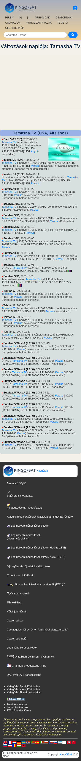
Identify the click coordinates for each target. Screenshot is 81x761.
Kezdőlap (42, 470)
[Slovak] (55, 742)
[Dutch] (14, 742)
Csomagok (13, 629)
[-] (28, 17)
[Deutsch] (19, 742)
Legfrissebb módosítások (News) (29, 525)
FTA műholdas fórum (19, 710)
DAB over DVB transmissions (24, 674)
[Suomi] (64, 742)
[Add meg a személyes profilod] (75, 8)
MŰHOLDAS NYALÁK (39, 22)
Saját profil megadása (20, 495)
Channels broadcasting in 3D (28, 665)
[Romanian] (14, 745)
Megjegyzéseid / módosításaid (25, 507)
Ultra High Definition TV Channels (34, 656)
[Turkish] (73, 742)
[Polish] (46, 742)
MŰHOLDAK (42, 17)
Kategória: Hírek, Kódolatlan (23, 689)
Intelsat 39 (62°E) (13, 159)
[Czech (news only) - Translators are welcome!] (51, 742)
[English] (5, 742)
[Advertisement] (40, 89)
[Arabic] (69, 742)
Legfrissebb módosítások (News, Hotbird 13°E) (38, 547)
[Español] (37, 742)
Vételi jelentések (16, 611)
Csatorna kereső (20, 593)
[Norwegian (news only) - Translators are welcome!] (28, 742)
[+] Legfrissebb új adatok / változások (28, 566)
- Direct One (29, 629)
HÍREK (9, 17)
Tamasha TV (9, 142)
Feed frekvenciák (17, 704)
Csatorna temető (16, 638)
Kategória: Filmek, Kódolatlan (24, 692)
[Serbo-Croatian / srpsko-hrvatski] (10, 745)
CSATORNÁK (63, 17)
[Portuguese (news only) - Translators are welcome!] (33, 742)
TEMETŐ (62, 22)
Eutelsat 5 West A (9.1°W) (19, 343)
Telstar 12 (9, 290)
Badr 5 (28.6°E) (12, 139)
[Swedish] (23, 742)
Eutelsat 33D (11, 189)
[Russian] (5, 745)
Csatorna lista (15, 620)
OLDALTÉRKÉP (14, 27)
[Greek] (60, 742)
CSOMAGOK (12, 22)
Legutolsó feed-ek (17, 707)
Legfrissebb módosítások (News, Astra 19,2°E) (37, 557)
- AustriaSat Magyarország (51, 629)
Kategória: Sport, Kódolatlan (23, 686)
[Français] (10, 742)
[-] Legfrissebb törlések (20, 575)
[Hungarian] (19, 745)
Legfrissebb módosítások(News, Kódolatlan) (23, 537)
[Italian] (42, 742)
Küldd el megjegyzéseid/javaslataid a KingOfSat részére (40, 516)
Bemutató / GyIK (16, 483)
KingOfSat (66, 754)
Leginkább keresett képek (22, 647)
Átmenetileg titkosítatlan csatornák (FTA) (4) (39, 584)
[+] (20, 17)
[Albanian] (23, 745)
